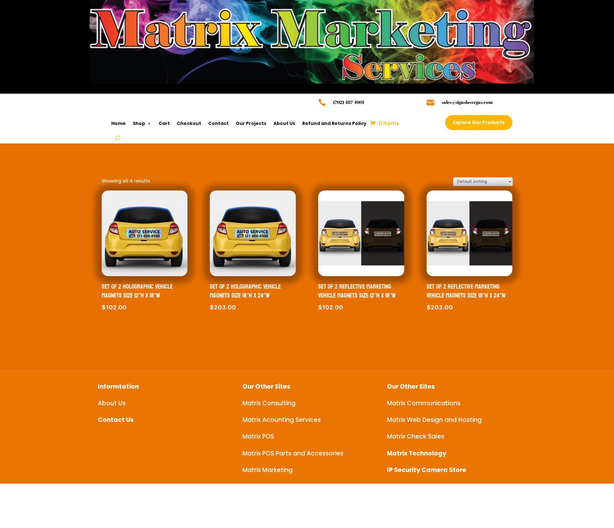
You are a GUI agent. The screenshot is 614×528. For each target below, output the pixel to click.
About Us (284, 123)
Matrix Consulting (268, 403)
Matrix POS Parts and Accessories (292, 453)
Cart (164, 123)
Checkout (189, 123)
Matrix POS (258, 436)
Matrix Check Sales (415, 436)
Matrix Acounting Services (281, 419)
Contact (218, 123)
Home (118, 123)
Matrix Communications (423, 403)
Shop (139, 123)
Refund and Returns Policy (334, 123)
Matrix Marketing (267, 470)
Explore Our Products (479, 122)
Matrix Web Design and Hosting (434, 419)
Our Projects (251, 123)
